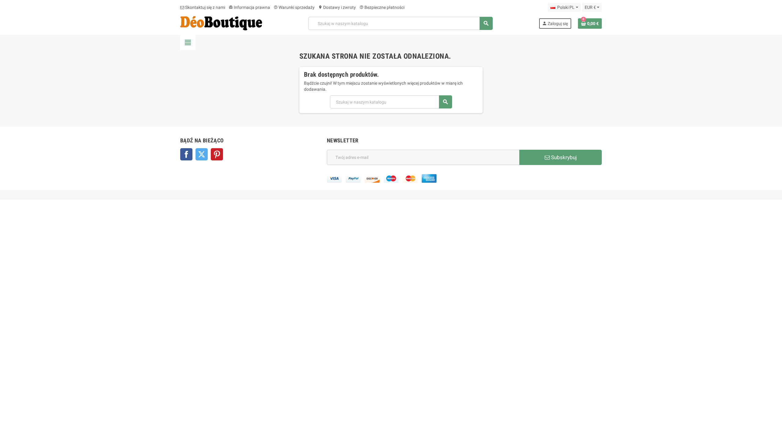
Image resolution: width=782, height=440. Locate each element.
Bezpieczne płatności (382, 7)
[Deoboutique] (221, 22)
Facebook (186, 154)
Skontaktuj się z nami (204, 7)
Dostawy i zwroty (337, 7)
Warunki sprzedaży (294, 7)
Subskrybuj (563, 157)
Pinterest (217, 154)
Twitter (202, 154)
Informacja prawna (249, 7)
